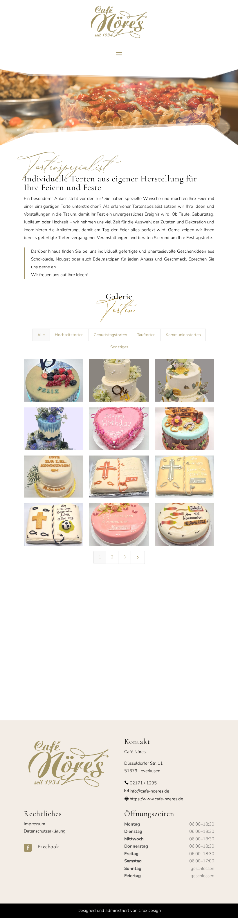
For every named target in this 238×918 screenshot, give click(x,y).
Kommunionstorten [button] (183, 335)
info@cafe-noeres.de (149, 791)
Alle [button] (41, 335)
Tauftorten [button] (146, 335)
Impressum (34, 824)
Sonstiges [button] (119, 347)
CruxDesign (149, 910)
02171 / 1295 (143, 783)
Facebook (48, 846)
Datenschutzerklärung (45, 831)
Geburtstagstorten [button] (110, 335)
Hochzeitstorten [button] (69, 335)
